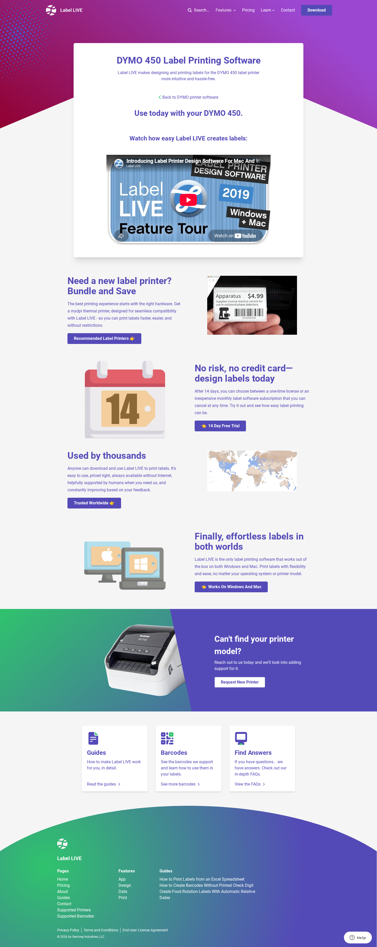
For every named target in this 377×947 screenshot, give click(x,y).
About (62, 891)
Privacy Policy (68, 930)
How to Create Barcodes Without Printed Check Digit (206, 885)
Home (62, 879)
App (122, 879)
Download (316, 10)
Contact (288, 10)
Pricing (248, 10)
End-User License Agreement (145, 930)
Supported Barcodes (75, 916)
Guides (63, 897)
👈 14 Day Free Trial (220, 425)
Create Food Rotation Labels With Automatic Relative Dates (207, 894)
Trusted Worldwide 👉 (94, 503)
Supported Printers (74, 910)
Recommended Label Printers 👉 (104, 338)
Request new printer (240, 682)
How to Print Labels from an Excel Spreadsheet (202, 879)
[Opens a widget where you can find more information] (358, 938)
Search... (202, 10)
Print (122, 897)
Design (124, 885)
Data (122, 891)
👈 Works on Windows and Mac (231, 586)
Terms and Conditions (101, 930)
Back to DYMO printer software (190, 97)
